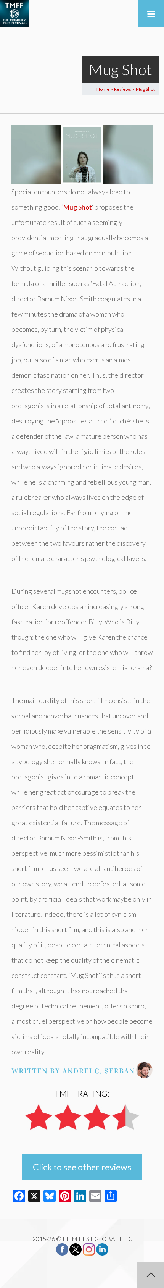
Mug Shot (77, 207)
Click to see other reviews (82, 1167)
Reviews (122, 89)
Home (102, 89)
